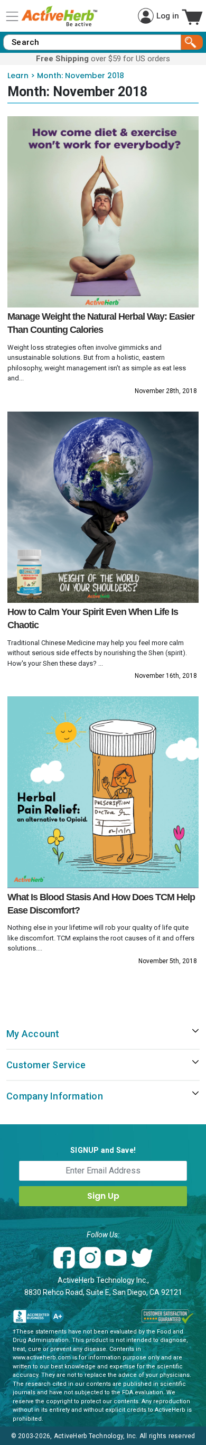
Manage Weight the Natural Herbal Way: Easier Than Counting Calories (100, 323)
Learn (18, 75)
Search (192, 42)
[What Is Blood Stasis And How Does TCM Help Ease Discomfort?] (103, 792)
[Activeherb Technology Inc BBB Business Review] (38, 1316)
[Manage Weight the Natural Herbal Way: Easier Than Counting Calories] (103, 212)
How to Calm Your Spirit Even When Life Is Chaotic (92, 618)
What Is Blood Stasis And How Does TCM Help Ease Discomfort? (101, 904)
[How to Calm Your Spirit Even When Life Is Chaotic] (103, 507)
